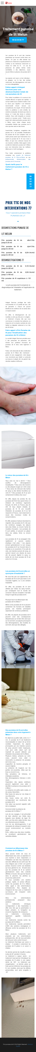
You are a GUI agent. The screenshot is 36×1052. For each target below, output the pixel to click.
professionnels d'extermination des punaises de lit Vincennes (18, 160)
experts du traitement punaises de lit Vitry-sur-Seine (18, 156)
